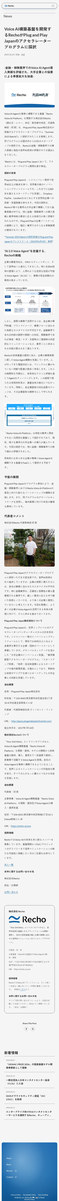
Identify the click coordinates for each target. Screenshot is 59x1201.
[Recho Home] (9, 6)
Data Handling (43, 1195)
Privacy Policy (16, 1195)
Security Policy (29, 1199)
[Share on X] (33, 1029)
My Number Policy (29, 1195)
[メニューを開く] (53, 6)
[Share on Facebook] (26, 1029)
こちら (22, 989)
